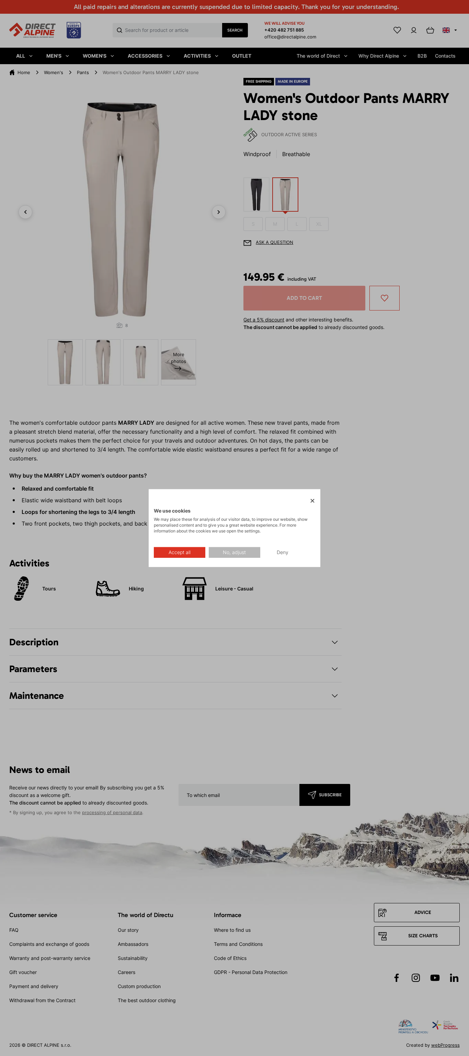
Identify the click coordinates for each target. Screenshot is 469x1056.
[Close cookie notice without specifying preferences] (312, 501)
